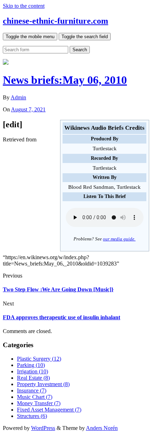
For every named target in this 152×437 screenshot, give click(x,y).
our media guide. (119, 239)
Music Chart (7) (34, 397)
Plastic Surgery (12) (39, 359)
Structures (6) (32, 416)
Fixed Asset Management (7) (49, 410)
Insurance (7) (31, 391)
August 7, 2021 (28, 109)
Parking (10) (31, 365)
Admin (18, 97)
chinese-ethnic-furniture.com (55, 20)
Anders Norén (102, 428)
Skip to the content (24, 6)
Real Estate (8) (33, 378)
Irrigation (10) (32, 371)
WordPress (43, 428)
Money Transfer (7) (38, 403)
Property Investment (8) (43, 384)
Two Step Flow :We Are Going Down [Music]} (58, 289)
